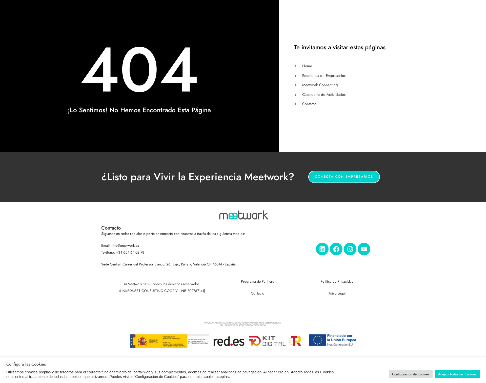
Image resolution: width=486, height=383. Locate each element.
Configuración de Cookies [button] (411, 374)
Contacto (257, 293)
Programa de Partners (257, 281)
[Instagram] (350, 249)
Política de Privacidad (337, 281)
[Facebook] (336, 249)
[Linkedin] (322, 249)
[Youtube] (364, 249)
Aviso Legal (337, 293)
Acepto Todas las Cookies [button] (457, 374)
